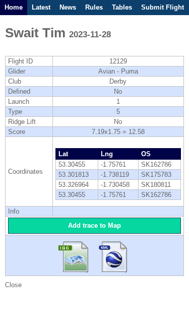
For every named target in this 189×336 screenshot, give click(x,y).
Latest (41, 7)
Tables (122, 7)
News (67, 7)
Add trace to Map (94, 225)
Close (13, 285)
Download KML (113, 255)
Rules (94, 7)
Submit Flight (162, 7)
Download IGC (76, 255)
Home (14, 7)
